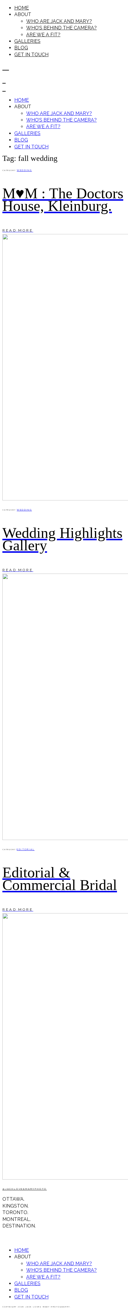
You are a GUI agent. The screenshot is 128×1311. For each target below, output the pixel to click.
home (21, 8)
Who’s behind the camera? (61, 28)
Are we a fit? (43, 34)
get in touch (31, 54)
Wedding (24, 170)
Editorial (26, 849)
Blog (21, 48)
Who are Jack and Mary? (59, 21)
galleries (27, 41)
